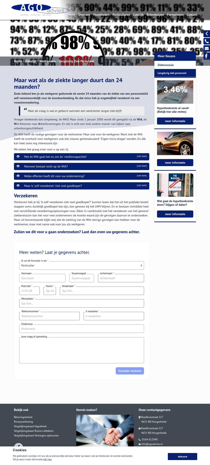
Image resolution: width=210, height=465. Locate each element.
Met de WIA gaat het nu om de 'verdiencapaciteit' (84, 157)
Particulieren (121, 14)
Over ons (84, 14)
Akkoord (182, 456)
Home (71, 14)
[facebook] (206, 56)
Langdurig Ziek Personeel (76, 61)
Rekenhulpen (155, 14)
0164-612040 (149, 439)
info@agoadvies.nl (152, 444)
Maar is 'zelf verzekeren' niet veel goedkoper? (84, 186)
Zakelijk (138, 14)
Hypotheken (101, 14)
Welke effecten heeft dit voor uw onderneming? (84, 176)
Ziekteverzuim (166, 65)
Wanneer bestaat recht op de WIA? (84, 166)
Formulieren (175, 14)
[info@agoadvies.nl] (206, 48)
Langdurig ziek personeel (172, 73)
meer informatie (175, 121)
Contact (192, 14)
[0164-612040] (206, 41)
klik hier (47, 459)
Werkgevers (47, 61)
